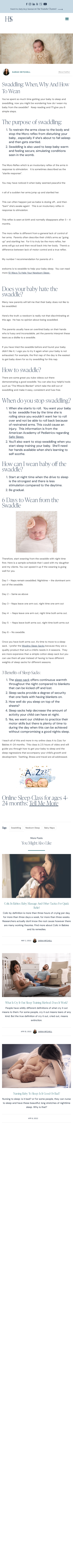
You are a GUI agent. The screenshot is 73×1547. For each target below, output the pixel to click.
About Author (64, 72)
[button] (67, 19)
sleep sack (22, 680)
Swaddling (16, 827)
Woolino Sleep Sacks (33, 645)
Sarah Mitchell (45, 941)
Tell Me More (43, 803)
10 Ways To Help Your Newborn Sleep (29, 272)
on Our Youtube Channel (33, 8)
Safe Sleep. (16, 437)
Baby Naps (49, 827)
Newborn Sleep (32, 827)
